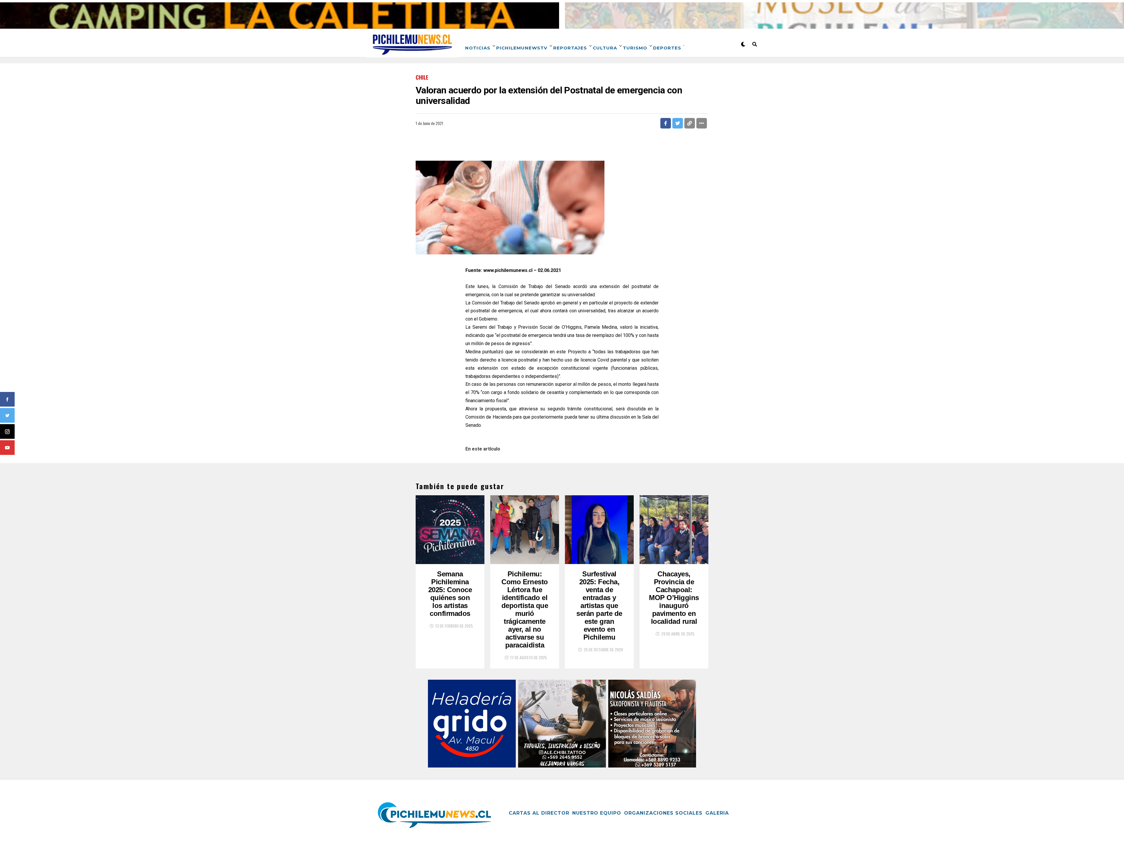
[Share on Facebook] (665, 123)
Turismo (635, 48)
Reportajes (570, 48)
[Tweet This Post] (677, 123)
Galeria (717, 813)
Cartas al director (539, 813)
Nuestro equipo (596, 813)
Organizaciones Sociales (663, 813)
